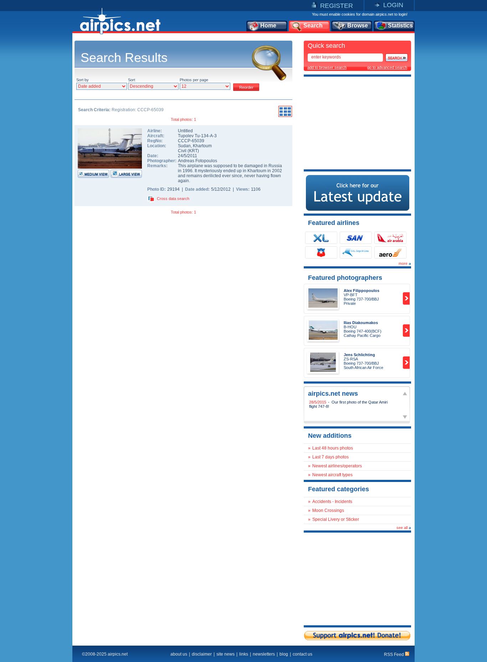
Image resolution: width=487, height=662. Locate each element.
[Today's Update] (357, 209)
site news (225, 654)
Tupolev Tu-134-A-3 (197, 135)
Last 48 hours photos (332, 448)
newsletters (264, 654)
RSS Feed (394, 654)
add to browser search (327, 67)
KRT (193, 150)
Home (268, 25)
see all (401, 527)
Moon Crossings (328, 510)
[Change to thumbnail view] (285, 115)
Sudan (184, 145)
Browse (357, 25)
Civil (182, 150)
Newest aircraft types (332, 474)
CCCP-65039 (191, 140)
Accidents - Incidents (332, 501)
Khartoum (202, 145)
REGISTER (336, 5)
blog (284, 654)
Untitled (185, 130)
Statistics (400, 25)
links (243, 654)
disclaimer (202, 654)
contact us (302, 654)
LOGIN (393, 5)
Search (313, 25)
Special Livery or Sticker (335, 519)
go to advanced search (387, 67)
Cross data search (173, 198)
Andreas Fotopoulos (197, 160)
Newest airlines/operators (337, 465)
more (403, 263)
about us (178, 654)
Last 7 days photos (330, 457)
